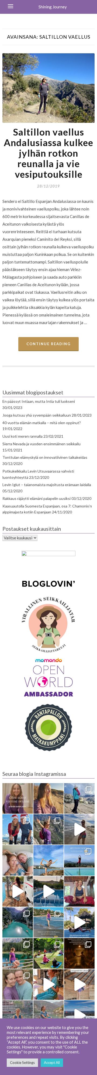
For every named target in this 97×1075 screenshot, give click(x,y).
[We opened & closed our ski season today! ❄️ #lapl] (79, 1015)
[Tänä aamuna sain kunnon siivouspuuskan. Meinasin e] (48, 891)
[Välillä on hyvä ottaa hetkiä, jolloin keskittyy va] (17, 922)
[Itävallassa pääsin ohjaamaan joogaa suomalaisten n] (48, 953)
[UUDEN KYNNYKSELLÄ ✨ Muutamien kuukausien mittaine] (17, 984)
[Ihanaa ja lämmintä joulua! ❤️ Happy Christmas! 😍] (17, 829)
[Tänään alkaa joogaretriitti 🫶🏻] (79, 984)
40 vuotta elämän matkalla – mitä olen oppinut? (41, 422)
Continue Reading (48, 344)
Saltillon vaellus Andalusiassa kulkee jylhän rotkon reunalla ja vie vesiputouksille (48, 153)
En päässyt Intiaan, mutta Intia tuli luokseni (38, 401)
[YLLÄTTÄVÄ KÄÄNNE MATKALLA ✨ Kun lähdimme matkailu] (48, 922)
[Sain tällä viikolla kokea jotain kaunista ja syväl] (79, 953)
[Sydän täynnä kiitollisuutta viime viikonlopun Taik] (48, 984)
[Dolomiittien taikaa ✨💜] (17, 953)
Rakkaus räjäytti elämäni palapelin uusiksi (36, 498)
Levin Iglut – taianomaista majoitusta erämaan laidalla (46, 484)
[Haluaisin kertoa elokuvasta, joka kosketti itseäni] (17, 1015)
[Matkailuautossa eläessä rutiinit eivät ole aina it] (79, 922)
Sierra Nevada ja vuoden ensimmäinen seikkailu (41, 443)
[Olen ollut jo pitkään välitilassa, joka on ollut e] (48, 798)
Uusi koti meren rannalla (22, 436)
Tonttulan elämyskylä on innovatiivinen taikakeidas (44, 457)
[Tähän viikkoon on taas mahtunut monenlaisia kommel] (48, 860)
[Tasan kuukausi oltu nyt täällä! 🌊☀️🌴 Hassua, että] (17, 860)
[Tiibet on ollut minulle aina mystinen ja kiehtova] (48, 1015)
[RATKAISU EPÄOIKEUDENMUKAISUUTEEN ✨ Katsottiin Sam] (79, 891)
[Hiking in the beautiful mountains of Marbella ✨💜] (48, 829)
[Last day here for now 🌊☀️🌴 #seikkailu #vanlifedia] (79, 829)
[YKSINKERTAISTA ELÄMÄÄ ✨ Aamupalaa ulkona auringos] (17, 891)
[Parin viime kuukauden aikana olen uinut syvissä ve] (17, 798)
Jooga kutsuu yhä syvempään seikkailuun (36, 415)
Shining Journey (53, 6)
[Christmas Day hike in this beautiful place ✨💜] (79, 798)
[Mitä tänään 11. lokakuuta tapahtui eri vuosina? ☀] (79, 860)
